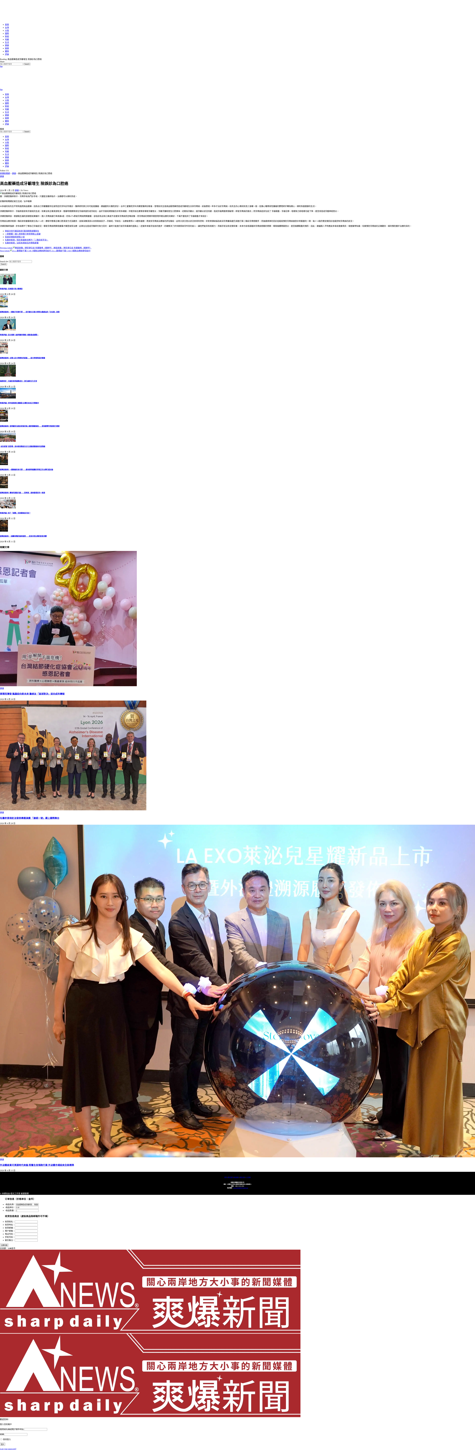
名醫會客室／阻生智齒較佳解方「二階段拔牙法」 (26, 240)
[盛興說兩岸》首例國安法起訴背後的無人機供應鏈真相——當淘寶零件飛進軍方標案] (4, 421)
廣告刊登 (242, 1177)
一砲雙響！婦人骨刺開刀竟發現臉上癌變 (23, 234)
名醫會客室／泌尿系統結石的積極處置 (22, 243)
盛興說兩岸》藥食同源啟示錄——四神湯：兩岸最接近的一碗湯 (22, 493)
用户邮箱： (10, 1231)
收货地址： (10, 1225)
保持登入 (6, 1439)
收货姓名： (10, 1222)
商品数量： (10, 1210)
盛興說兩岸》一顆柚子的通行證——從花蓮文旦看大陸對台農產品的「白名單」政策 (29, 312)
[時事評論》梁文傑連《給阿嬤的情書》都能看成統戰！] (8, 330)
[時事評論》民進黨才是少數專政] (8, 284)
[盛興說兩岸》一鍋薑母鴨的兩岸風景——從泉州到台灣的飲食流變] (4, 531)
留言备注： (10, 1240)
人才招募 (248, 1177)
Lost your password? (8, 1449)
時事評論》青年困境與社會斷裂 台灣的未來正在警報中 (19, 403)
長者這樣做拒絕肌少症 (15, 237)
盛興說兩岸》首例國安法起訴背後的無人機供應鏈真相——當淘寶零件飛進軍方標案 (29, 426)
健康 (2, 176)
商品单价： (10, 1207)
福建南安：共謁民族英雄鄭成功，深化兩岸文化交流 (18, 381)
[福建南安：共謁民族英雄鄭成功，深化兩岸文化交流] (8, 376)
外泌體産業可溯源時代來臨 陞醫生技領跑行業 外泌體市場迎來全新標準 (37, 1165)
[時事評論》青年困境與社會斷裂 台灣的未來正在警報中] (8, 398)
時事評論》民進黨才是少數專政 (11, 289)
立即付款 (4, 1245)
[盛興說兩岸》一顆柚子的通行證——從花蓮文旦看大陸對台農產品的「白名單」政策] (4, 307)
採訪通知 (236, 1177)
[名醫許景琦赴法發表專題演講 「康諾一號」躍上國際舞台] (73, 810)
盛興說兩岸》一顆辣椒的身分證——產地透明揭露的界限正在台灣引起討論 (26, 470)
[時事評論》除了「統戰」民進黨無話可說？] (8, 508)
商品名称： (10, 1204)
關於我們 (230, 1177)
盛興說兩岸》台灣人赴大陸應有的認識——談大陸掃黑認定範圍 (22, 358)
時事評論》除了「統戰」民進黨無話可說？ (15, 513)
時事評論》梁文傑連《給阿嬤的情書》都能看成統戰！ (19, 335)
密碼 (2, 1434)
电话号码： (10, 1234)
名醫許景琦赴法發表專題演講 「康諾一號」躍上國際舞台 (29, 818)
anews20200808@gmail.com (240, 1188)
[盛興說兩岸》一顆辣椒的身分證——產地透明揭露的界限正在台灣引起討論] (4, 464)
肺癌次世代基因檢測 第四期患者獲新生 (22, 231)
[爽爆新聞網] (33, 20)
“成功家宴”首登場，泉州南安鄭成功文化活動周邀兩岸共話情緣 (22, 446)
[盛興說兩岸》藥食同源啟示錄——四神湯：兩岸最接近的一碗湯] (4, 487)
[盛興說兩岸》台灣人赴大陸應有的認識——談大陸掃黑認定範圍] (4, 353)
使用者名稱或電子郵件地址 (12, 1429)
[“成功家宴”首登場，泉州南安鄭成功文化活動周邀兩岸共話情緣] (8, 441)
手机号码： (10, 1237)
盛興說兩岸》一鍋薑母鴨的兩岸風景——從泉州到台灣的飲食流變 (23, 536)
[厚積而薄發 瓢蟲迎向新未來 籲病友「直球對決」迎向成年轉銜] (68, 685)
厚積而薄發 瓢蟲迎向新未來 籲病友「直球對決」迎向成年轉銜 (32, 694)
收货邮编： (10, 1228)
